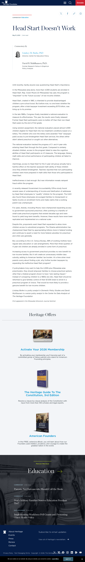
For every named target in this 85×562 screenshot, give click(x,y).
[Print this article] (80, 13)
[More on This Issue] (59, 470)
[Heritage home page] (4, 532)
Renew (11, 542)
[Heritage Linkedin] (72, 552)
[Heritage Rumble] (76, 552)
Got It (68, 559)
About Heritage (15, 531)
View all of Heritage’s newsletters (52, 539)
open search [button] (70, 2)
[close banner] (82, 559)
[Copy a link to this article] (74, 13)
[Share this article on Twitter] (61, 14)
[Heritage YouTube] (80, 552)
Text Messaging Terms (22, 553)
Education (25, 17)
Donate (80, 3)
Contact (12, 546)
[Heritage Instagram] (67, 552)
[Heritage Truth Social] (59, 552)
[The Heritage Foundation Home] (9, 3)
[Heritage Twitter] (54, 552)
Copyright (34, 553)
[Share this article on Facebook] (67, 13)
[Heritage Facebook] (63, 552)
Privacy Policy (8, 553)
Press (10, 538)
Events (11, 535)
